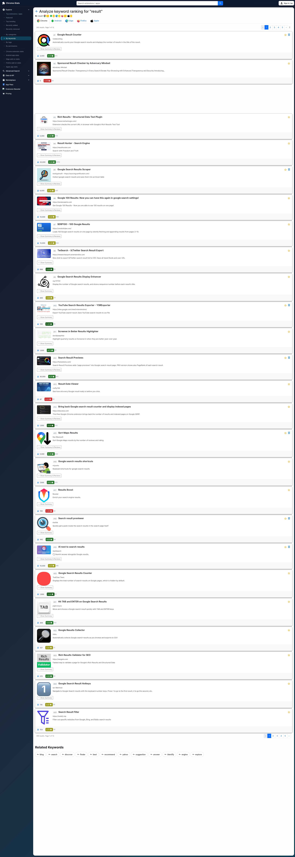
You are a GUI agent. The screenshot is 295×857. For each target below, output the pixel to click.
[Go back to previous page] (36, 11)
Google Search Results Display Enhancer (79, 276)
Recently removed (13, 29)
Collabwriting (57, 39)
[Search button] (220, 3)
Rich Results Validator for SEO (74, 655)
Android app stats (12, 55)
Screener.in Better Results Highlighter (78, 331)
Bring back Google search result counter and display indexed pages (94, 406)
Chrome (43, 20)
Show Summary (46, 263)
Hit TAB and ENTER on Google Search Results (82, 601)
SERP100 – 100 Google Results (73, 224)
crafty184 (56, 388)
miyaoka (56, 465)
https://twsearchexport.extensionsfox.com (69, 255)
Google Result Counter (69, 34)
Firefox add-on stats (13, 63)
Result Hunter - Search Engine (74, 143)
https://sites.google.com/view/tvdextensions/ (70, 309)
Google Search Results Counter (75, 573)
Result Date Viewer (68, 383)
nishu (55, 634)
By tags (9, 42)
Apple (96, 20)
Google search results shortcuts (75, 461)
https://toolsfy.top (59, 716)
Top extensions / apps (14, 14)
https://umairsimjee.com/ (62, 228)
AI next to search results (71, 546)
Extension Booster (13, 89)
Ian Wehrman (57, 688)
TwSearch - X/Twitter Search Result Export (80, 250)
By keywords (11, 38)
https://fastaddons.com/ (62, 362)
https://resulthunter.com (62, 147)
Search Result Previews (70, 357)
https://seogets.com (60, 659)
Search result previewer (71, 518)
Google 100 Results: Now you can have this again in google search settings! (98, 197)
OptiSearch (57, 551)
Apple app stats (12, 67)
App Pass (9, 84)
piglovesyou (57, 606)
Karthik (55, 522)
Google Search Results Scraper (74, 169)
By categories (11, 34)
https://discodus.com (61, 411)
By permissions (11, 46)
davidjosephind (58, 336)
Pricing (8, 93)
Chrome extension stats (15, 51)
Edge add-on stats (13, 59)
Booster (55, 494)
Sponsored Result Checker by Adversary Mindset (83, 63)
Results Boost (65, 489)
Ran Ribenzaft (58, 437)
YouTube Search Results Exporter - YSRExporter (84, 305)
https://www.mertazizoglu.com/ (64, 121)
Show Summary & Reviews (50, 49)
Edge (70, 20)
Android (57, 20)
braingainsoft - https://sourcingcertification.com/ (71, 174)
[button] (286, 3)
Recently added (12, 25)
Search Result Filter (68, 712)
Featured (9, 18)
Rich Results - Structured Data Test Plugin (80, 116)
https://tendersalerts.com (62, 202)
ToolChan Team (58, 577)
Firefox (83, 20)
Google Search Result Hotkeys (74, 683)
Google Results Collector (71, 630)
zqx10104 (56, 281)
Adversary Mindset (60, 67)
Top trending (10, 21)
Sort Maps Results (68, 432)
